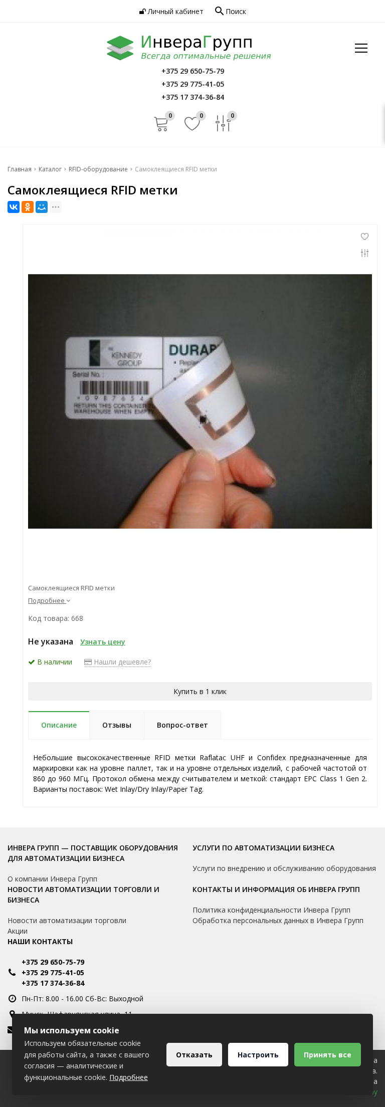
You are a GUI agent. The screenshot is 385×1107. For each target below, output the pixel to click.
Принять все (327, 1054)
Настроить (258, 1054)
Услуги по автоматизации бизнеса (263, 847)
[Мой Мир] (42, 207)
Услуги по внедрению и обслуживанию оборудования (284, 868)
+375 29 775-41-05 (53, 972)
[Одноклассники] (28, 207)
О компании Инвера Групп (52, 878)
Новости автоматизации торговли (67, 920)
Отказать (194, 1054)
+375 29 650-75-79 (53, 962)
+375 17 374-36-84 (53, 983)
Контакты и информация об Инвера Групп (276, 889)
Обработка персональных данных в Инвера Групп (277, 920)
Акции (18, 931)
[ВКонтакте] (14, 207)
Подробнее (128, 1077)
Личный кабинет (175, 11)
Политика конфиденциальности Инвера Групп (271, 910)
